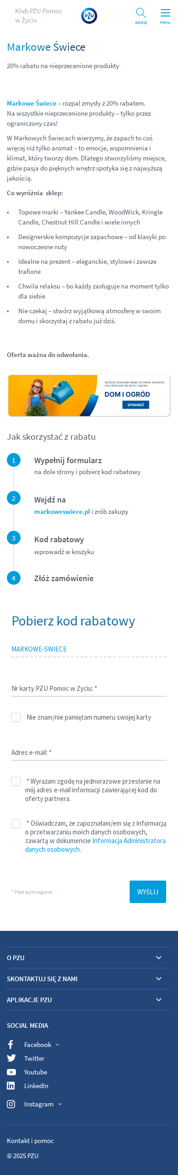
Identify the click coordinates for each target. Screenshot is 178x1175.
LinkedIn (36, 1085)
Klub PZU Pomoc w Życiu (38, 15)
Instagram (38, 1104)
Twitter (34, 1058)
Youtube (35, 1072)
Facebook (37, 1044)
